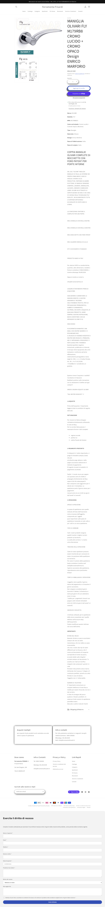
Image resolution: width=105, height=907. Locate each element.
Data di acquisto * (7, 861)
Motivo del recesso (7, 879)
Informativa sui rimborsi (56, 805)
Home (73, 761)
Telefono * (5, 847)
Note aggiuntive (7, 886)
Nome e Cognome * (8, 833)
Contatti (74, 781)
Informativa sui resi (58, 769)
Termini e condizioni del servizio (59, 765)
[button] (16, 7)
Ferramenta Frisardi (36, 805)
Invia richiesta (53, 902)
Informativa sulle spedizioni (69, 807)
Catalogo (74, 764)
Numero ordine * (7, 854)
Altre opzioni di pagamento (79, 97)
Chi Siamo (74, 773)
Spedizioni (75, 770)
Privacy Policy (56, 761)
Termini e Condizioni (77, 778)
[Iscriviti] (43, 792)
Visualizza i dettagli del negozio (77, 108)
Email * (5, 840)
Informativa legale (81, 807)
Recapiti (89, 807)
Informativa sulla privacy (69, 805)
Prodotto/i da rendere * (9, 868)
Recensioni (75, 776)
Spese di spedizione (79, 73)
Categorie (74, 767)
